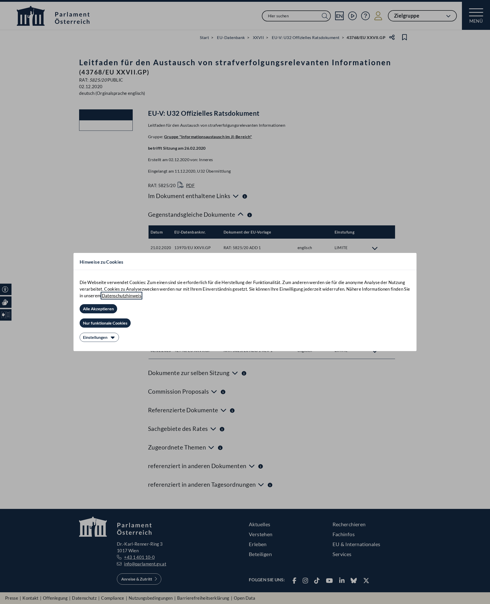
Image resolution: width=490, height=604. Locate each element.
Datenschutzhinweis (121, 295)
